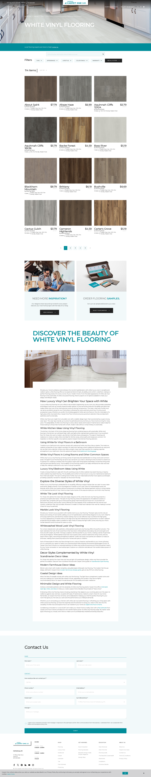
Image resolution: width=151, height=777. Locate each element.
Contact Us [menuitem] (122, 752)
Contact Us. (55, 47)
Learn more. (11, 774)
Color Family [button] (80, 60)
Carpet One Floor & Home (93, 604)
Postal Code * (28, 697)
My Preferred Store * (82, 697)
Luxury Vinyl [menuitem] (61, 750)
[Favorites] (140, 7)
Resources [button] (20, 7)
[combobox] (74, 54)
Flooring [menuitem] (60, 747)
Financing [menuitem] (61, 767)
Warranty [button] (96, 60)
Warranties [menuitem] (102, 758)
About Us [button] (31, 7)
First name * (28, 661)
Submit (75, 730)
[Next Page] (90, 248)
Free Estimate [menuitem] (62, 764)
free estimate (102, 608)
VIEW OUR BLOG (48, 312)
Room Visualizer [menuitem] (83, 747)
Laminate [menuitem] (60, 758)
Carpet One (28, 16)
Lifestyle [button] (66, 60)
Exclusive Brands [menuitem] (103, 764)
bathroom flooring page (88, 451)
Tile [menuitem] (59, 761)
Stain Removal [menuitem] (103, 747)
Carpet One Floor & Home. (24, 768)
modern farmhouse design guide (70, 570)
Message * (27, 707)
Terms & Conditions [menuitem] (124, 755)
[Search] (103, 54)
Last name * (79, 661)
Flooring (36, 16)
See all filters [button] (112, 60)
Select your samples (100, 310)
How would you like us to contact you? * (35, 678)
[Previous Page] (61, 248)
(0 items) (143, 6)
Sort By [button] (42, 70)
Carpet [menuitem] (60, 755)
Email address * (80, 688)
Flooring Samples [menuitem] (83, 750)
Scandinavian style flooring (100, 561)
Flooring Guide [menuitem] (103, 752)
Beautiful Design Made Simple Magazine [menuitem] (84, 753)
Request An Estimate (128, 7)
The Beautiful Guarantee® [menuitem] (106, 755)
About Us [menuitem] (121, 747)
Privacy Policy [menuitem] (123, 758)
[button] (137, 7)
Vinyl (42, 16)
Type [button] (38, 60)
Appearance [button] (51, 60)
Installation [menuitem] (102, 761)
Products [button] (10, 7)
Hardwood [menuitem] (61, 752)
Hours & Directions (111, 7)
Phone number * (29, 688)
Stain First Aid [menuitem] (103, 750)
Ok (125, 773)
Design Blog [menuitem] (81, 757)
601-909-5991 (31, 3)
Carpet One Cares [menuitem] (124, 750)
